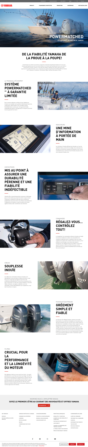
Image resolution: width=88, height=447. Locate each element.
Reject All (72, 444)
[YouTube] (55, 439)
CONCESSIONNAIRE (53, 1)
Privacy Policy (41, 445)
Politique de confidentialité (60, 421)
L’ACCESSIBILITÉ (57, 423)
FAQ (20, 426)
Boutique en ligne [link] (82, 5)
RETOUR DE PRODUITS (75, 426)
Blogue (20, 422)
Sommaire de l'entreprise (24, 416)
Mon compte (63, 1)
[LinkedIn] (40, 439)
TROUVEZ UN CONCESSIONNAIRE (43, 416)
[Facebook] (33, 439)
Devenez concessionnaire (42, 418)
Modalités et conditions (59, 416)
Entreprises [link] (70, 5)
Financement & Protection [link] (45, 5)
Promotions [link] (59, 5)
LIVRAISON (73, 420)
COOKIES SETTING (63, 444)
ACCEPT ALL (81, 444)
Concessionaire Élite (41, 420)
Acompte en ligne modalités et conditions (61, 419)
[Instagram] (47, 439)
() (70, 1)
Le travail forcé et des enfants (61, 428)
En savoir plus (42, 405)
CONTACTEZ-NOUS (74, 427)
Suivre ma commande (75, 416)
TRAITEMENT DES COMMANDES (77, 418)
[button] (77, 1)
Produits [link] (32, 5)
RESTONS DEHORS (22, 420)
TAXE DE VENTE (74, 424)
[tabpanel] (44, 28)
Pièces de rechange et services (60, 430)
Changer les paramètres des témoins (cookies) (60, 426)
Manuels (4, 416)
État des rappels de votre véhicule (7, 419)
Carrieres (21, 418)
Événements (43, 1)
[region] (44, 444)
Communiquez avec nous (24, 424)
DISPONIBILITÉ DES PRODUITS (77, 422)
